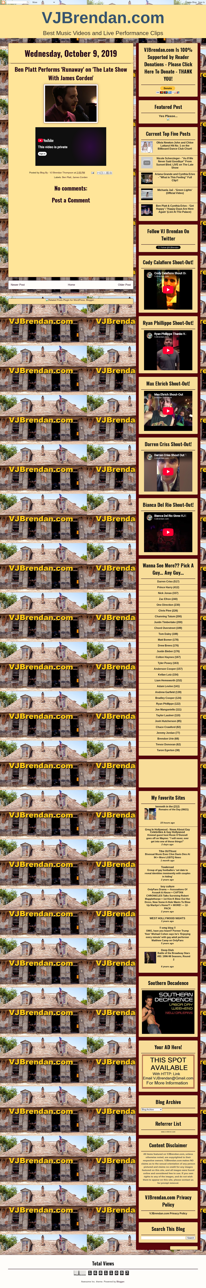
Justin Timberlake (165, 622)
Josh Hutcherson (165, 721)
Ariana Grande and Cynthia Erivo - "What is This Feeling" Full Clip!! (175, 177)
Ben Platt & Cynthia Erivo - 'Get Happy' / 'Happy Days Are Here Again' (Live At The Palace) (175, 208)
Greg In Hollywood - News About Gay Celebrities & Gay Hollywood (167, 830)
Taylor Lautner (165, 715)
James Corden (80, 177)
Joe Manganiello (165, 709)
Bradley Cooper (165, 698)
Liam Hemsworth (165, 680)
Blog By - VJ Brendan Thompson (57, 172)
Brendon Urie (165, 738)
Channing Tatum (165, 616)
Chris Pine (165, 610)
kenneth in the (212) (167, 806)
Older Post (124, 284)
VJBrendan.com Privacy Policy (168, 1213)
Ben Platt (66, 177)
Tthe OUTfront (167, 851)
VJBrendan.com (103, 18)
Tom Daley (165, 634)
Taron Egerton (165, 750)
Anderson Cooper (165, 668)
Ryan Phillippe (165, 703)
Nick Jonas (165, 593)
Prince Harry (165, 587)
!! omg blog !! (167, 927)
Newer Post (18, 284)
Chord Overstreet (164, 628)
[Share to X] (104, 173)
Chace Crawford (166, 727)
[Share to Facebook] (107, 173)
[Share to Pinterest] (110, 173)
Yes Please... (168, 116)
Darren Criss (165, 581)
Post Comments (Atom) (78, 293)
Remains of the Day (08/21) (174, 809)
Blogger (120, 1281)
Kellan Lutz (165, 674)
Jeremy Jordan (165, 732)
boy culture (167, 886)
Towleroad (167, 867)
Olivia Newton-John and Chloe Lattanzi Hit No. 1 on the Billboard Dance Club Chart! (174, 145)
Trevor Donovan (166, 744)
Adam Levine (165, 686)
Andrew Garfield (165, 692)
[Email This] (98, 173)
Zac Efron (165, 599)
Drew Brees (165, 645)
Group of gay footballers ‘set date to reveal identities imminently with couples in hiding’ (167, 873)
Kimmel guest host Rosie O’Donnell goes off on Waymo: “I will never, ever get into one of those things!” (167, 838)
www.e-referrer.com (168, 1132)
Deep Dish (167, 950)
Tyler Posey (165, 663)
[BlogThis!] (101, 173)
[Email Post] (92, 172)
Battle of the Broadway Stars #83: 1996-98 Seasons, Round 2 (173, 956)
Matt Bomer (165, 639)
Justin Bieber (165, 651)
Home (71, 284)
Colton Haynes (165, 657)
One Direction (165, 604)
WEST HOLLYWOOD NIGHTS (167, 918)
